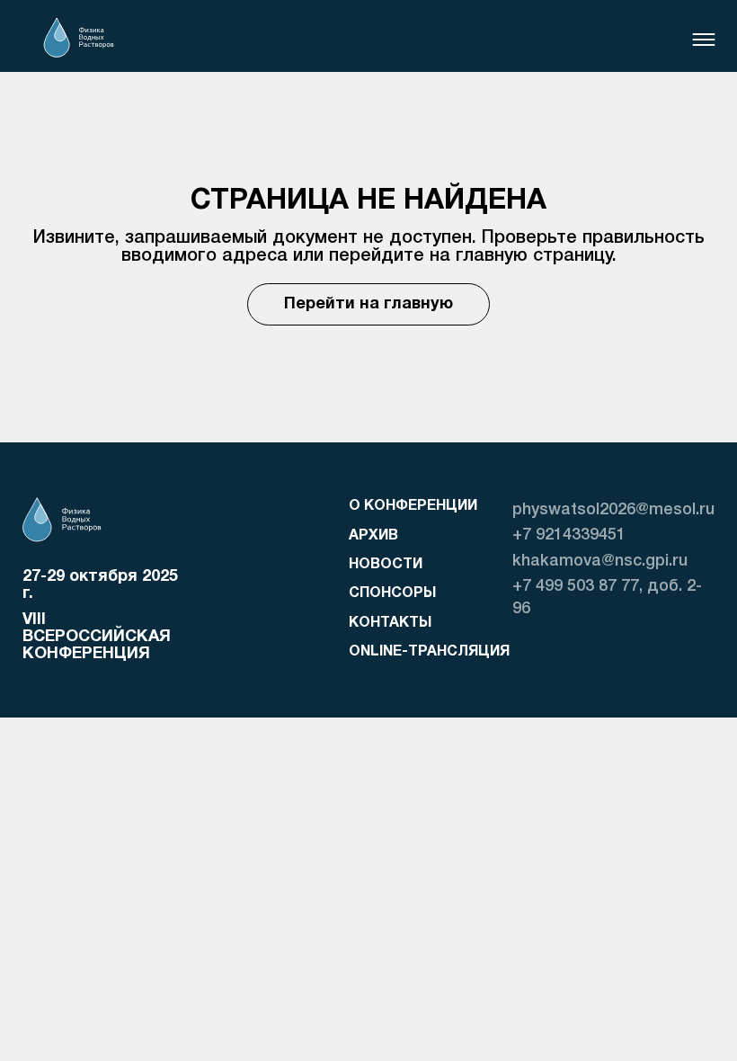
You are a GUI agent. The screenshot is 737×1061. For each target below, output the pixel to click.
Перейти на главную (368, 304)
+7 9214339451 (569, 535)
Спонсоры (392, 593)
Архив (373, 536)
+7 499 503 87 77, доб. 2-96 (607, 597)
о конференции (413, 506)
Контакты (390, 623)
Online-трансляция (429, 652)
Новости (385, 564)
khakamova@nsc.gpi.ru (600, 561)
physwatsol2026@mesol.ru (613, 510)
